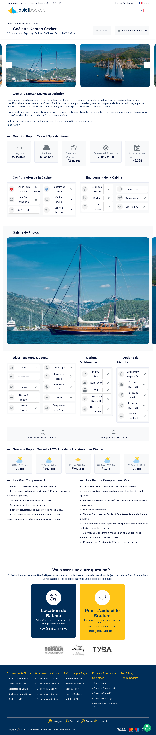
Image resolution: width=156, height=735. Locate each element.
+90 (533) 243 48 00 (53, 628)
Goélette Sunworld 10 (104, 688)
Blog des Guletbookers (125, 3)
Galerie (104, 30)
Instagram (58, 721)
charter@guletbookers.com (102, 625)
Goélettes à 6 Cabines (48, 693)
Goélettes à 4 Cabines (48, 683)
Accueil (10, 23)
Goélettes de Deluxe (18, 688)
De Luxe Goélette (44, 33)
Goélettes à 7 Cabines (47, 699)
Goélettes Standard (18, 678)
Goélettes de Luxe (18, 683)
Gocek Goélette (73, 688)
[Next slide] (147, 65)
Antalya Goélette (74, 699)
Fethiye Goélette (74, 693)
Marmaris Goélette (75, 683)
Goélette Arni (100, 683)
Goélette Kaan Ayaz (103, 698)
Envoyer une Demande (134, 30)
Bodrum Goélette (74, 678)
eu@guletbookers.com (53, 623)
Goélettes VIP (15, 699)
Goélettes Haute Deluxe (20, 693)
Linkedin (104, 721)
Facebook (75, 721)
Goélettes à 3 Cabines (48, 678)
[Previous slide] (9, 65)
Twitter (89, 721)
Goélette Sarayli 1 (102, 693)
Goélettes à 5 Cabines (48, 688)
